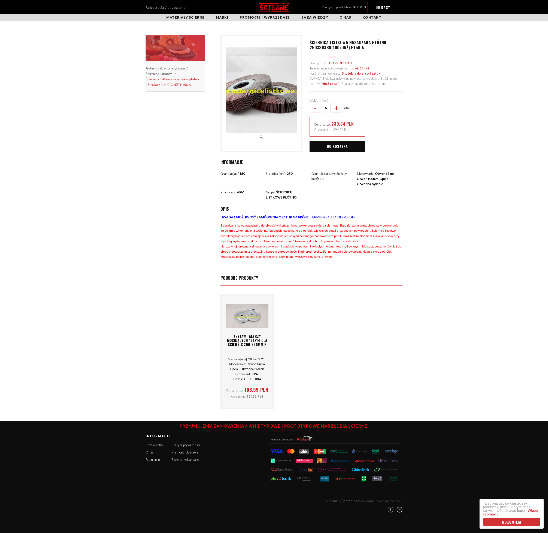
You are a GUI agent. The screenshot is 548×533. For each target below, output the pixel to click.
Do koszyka (337, 146)
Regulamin (153, 459)
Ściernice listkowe (159, 74)
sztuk (332, 107)
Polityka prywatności (185, 445)
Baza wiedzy (314, 17)
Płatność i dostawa (184, 452)
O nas (345, 17)
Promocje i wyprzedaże (265, 17)
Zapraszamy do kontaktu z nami (363, 83)
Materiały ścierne (185, 17)
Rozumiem (511, 522)
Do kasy (383, 7)
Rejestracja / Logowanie (165, 7)
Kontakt (372, 17)
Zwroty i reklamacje (185, 459)
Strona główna (174, 68)
